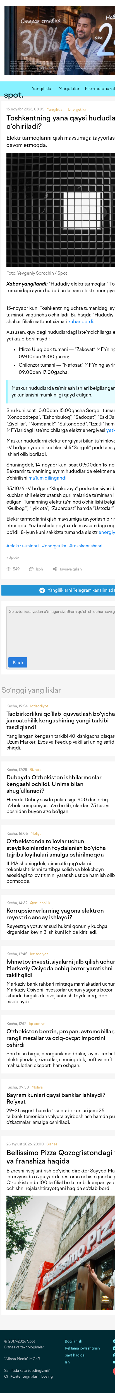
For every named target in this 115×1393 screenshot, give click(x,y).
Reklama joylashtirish (82, 1348)
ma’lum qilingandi (47, 478)
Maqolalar (69, 88)
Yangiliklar (42, 88)
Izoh (39, 569)
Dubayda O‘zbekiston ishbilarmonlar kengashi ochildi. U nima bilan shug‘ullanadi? (54, 784)
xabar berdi (80, 321)
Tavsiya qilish (70, 569)
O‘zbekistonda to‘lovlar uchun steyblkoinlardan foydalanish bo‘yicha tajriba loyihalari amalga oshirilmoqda (56, 848)
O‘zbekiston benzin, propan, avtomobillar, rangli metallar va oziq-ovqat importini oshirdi (60, 1038)
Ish (67, 1362)
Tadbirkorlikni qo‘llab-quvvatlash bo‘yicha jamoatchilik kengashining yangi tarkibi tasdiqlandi (60, 720)
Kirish (18, 662)
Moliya (36, 833)
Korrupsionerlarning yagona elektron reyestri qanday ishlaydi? (55, 914)
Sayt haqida (75, 1355)
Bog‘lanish (73, 1341)
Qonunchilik (40, 903)
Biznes (35, 770)
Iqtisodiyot (39, 706)
